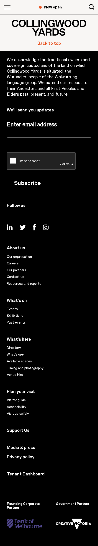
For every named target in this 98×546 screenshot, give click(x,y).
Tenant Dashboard (26, 474)
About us (16, 248)
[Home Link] (49, 28)
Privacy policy (20, 457)
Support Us (18, 430)
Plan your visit (21, 392)
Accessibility (16, 407)
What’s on (17, 300)
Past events (16, 322)
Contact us (15, 277)
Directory (14, 348)
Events (12, 309)
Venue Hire (15, 375)
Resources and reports (24, 283)
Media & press (21, 448)
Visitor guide (16, 400)
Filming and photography (25, 368)
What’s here (19, 339)
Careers (13, 263)
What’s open (16, 354)
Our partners (16, 270)
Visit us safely (18, 413)
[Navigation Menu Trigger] (7, 7)
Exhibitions (15, 315)
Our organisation (19, 256)
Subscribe (27, 183)
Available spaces (19, 361)
